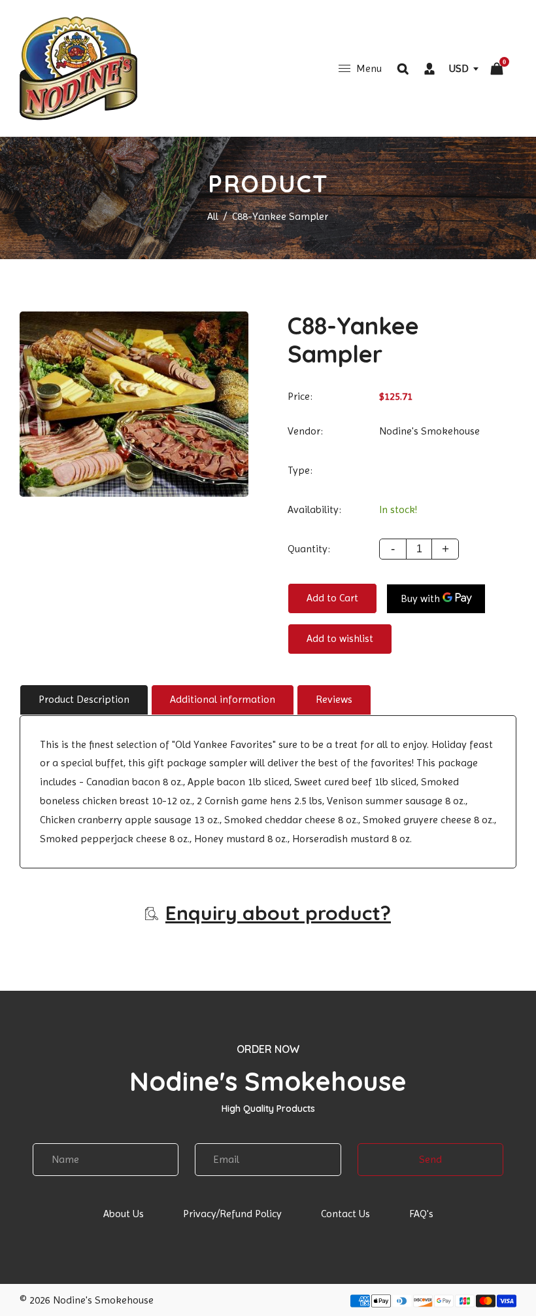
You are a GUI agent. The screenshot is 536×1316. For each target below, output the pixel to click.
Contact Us (345, 1213)
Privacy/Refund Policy (232, 1213)
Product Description (84, 699)
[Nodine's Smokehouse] (78, 68)
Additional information (222, 699)
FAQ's (421, 1213)
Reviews (334, 699)
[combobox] (463, 68)
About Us (123, 1213)
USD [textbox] (459, 68)
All (212, 216)
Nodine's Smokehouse (429, 431)
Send (430, 1159)
